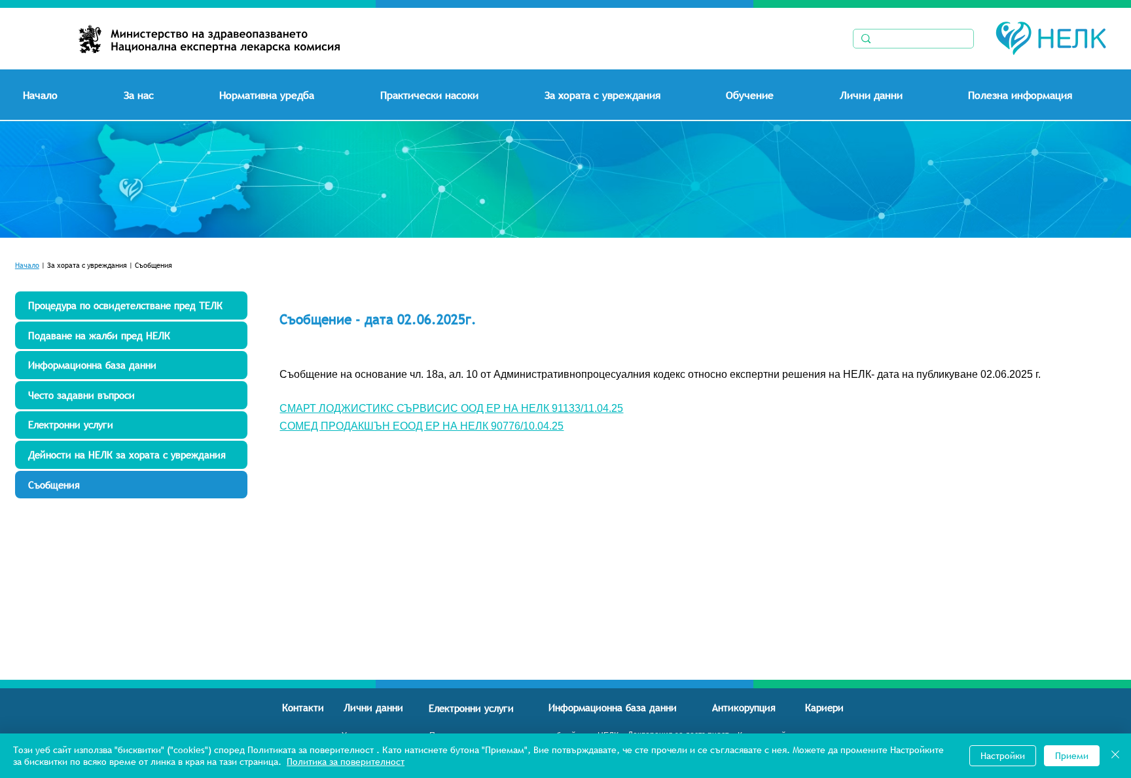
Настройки (1002, 756)
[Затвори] (1115, 756)
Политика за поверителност (345, 762)
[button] (166, 95)
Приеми (1071, 756)
